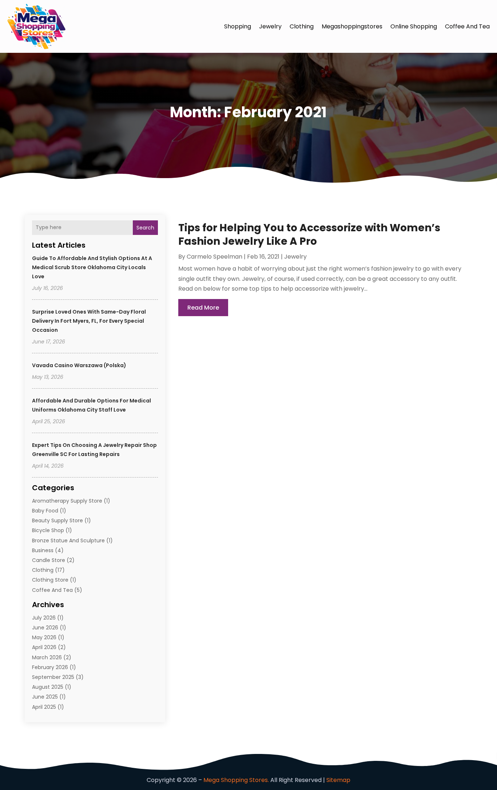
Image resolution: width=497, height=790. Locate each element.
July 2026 (44, 617)
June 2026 (45, 627)
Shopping (237, 26)
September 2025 (53, 677)
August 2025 (47, 687)
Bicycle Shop (48, 530)
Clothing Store (50, 579)
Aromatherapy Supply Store (67, 500)
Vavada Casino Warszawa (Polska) (79, 365)
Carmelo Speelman (214, 256)
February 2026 (50, 667)
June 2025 (45, 696)
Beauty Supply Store (57, 520)
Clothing (302, 26)
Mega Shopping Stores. (236, 780)
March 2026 (47, 657)
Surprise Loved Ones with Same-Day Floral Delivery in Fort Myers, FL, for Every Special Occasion (89, 321)
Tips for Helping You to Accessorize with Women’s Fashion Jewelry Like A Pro (309, 234)
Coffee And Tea (467, 26)
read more (203, 307)
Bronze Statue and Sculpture (68, 540)
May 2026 (44, 637)
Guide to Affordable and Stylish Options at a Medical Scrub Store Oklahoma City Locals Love (92, 267)
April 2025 (44, 707)
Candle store (48, 560)
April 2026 (44, 647)
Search (145, 227)
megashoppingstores (352, 26)
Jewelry (270, 26)
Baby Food (45, 510)
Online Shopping (413, 26)
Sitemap (338, 780)
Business (42, 550)
